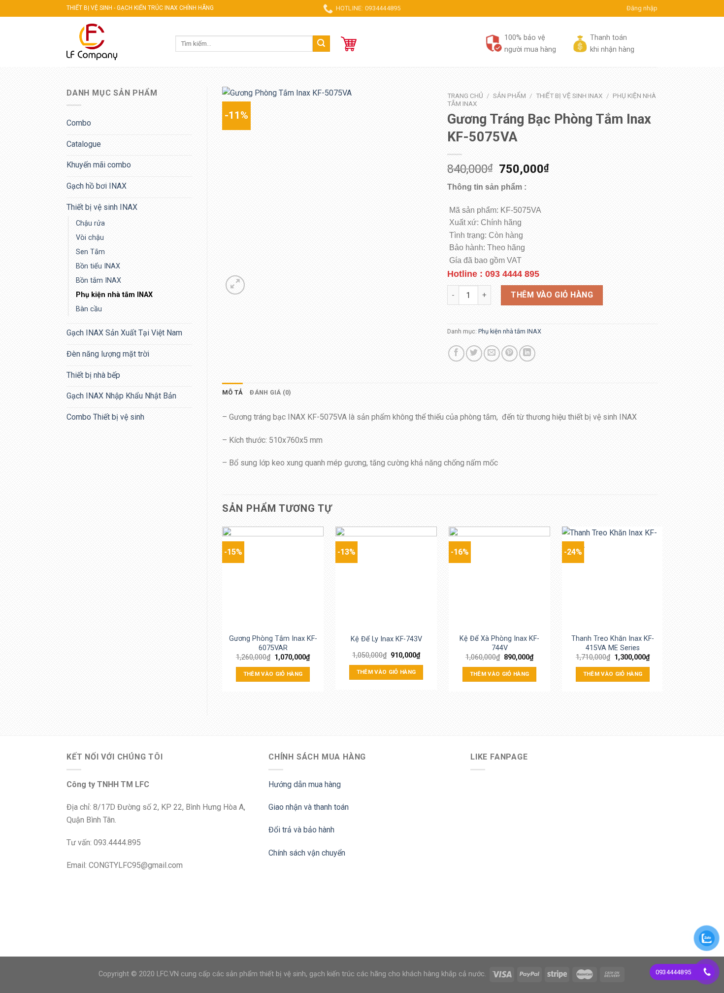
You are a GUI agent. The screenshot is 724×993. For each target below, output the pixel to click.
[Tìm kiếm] (321, 43)
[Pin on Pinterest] (509, 353)
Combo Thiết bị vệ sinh (105, 417)
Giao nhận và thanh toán (308, 807)
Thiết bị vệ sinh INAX (101, 207)
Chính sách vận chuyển (306, 853)
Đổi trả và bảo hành (301, 829)
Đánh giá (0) (270, 392)
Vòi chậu (90, 237)
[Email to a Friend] (492, 353)
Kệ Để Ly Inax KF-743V (386, 639)
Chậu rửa (90, 223)
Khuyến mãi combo (98, 164)
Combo (78, 123)
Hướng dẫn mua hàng (304, 784)
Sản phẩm (509, 95)
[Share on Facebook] (456, 353)
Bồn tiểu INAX (98, 266)
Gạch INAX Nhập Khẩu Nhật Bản (121, 395)
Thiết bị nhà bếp (93, 375)
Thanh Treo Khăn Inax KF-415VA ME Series (612, 642)
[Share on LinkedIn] (527, 353)
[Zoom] (235, 285)
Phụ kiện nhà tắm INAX (114, 295)
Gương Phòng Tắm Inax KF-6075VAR (273, 642)
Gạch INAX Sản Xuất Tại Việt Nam (124, 332)
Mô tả (232, 392)
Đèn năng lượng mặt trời (107, 354)
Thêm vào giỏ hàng (552, 294)
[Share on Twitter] (474, 353)
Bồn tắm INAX (98, 280)
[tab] (232, 392)
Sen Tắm (90, 252)
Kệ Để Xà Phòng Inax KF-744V (499, 642)
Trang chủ (465, 95)
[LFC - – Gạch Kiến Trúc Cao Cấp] (113, 42)
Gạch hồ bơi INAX (96, 186)
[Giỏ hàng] (349, 44)
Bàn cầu (89, 309)
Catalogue (83, 144)
